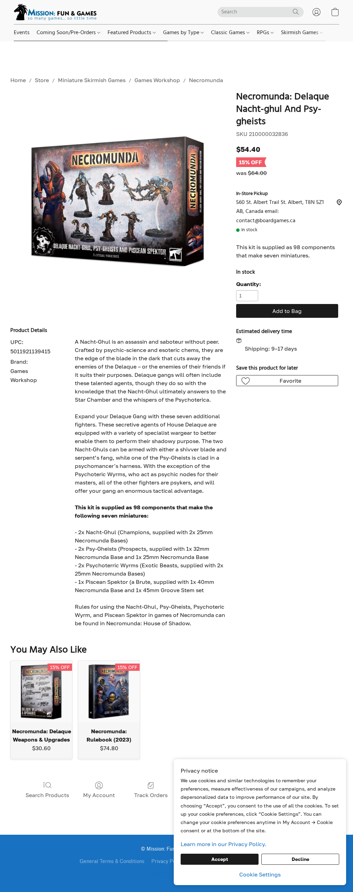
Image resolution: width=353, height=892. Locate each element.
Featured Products (130, 33)
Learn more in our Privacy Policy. (223, 844)
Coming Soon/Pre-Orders (67, 33)
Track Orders (151, 795)
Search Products (47, 795)
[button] (55, 12)
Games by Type (182, 33)
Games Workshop (157, 80)
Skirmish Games (300, 33)
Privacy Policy (167, 861)
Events (22, 33)
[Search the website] (296, 12)
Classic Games (228, 33)
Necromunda (206, 80)
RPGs (264, 33)
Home (18, 80)
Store (42, 80)
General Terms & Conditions (112, 861)
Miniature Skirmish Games (91, 80)
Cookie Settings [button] (260, 874)
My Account (99, 795)
